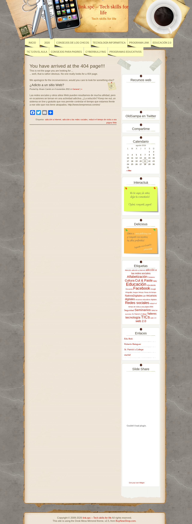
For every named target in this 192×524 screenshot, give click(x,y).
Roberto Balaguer (132, 344)
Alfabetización (137, 277)
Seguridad (129, 310)
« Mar (129, 171)
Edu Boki (128, 339)
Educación (136, 284)
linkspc (141, 292)
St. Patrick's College (139, 314)
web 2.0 (141, 321)
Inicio (32, 42)
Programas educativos (126, 52)
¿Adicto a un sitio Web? (47, 85)
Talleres (151, 313)
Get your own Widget (136, 483)
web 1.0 (153, 318)
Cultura (129, 280)
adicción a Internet (53, 120)
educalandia (151, 285)
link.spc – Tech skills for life (103, 9)
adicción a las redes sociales (75, 120)
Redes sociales (137, 303)
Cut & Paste (144, 280)
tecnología (132, 317)
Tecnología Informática (109, 42)
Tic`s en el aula (37, 52)
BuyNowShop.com (126, 521)
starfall (127, 355)
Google (153, 289)
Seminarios (143, 310)
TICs (145, 317)
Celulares (151, 277)
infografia (128, 292)
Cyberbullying (96, 52)
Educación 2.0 (162, 42)
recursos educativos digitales (146, 299)
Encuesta (129, 289)
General (75, 89)
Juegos (135, 292)
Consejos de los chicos (72, 42)
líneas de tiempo (150, 292)
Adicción (128, 270)
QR (144, 296)
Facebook (141, 288)
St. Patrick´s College (133, 349)
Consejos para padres (66, 52)
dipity (155, 281)
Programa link (139, 42)
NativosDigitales (133, 295)
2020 (47, 42)
